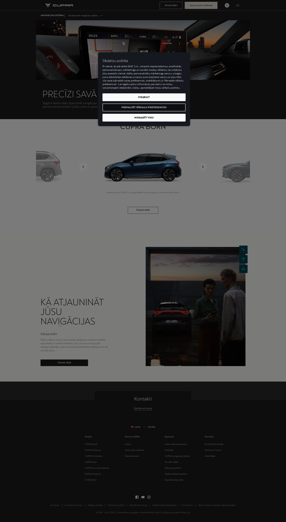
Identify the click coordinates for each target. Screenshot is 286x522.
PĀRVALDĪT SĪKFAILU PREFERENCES (144, 107)
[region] (144, 89)
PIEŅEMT (144, 97)
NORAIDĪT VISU (144, 117)
